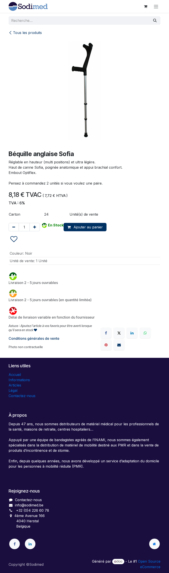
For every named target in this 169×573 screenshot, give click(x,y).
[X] (119, 333)
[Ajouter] (34, 227)
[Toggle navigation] (156, 6)
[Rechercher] (154, 20)
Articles (15, 385)
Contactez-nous (22, 396)
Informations (19, 380)
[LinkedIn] (132, 333)
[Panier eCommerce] (145, 6)
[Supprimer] (14, 227)
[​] (14, 544)
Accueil (15, 374)
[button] (14, 239)
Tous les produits (27, 32)
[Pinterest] (106, 345)
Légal (13, 390)
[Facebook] (106, 333)
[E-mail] (119, 345)
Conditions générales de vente (34, 338)
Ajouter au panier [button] (87, 227)
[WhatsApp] (145, 333)
